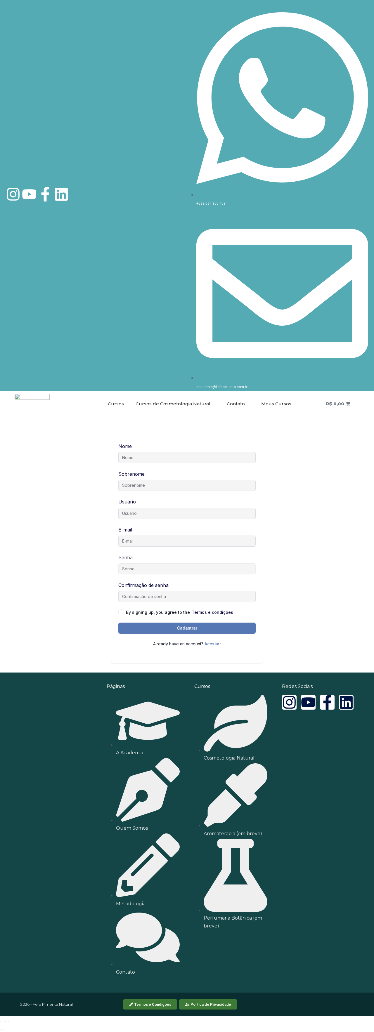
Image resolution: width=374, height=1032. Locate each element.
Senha (125, 557)
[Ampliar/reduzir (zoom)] (0, 1021)
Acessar (213, 643)
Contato (235, 403)
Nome (125, 446)
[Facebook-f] (45, 194)
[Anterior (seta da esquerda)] (0, 1029)
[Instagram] (13, 194)
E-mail (125, 530)
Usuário (127, 502)
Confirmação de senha (143, 585)
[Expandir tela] (3, 1021)
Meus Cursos (275, 403)
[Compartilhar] (5, 1021)
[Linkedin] (61, 194)
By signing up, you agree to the (179, 612)
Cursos (116, 403)
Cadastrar (187, 628)
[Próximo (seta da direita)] (3, 1029)
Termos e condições (212, 612)
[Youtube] (29, 194)
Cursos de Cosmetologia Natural (173, 403)
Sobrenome (131, 474)
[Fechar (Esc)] (8, 1021)
